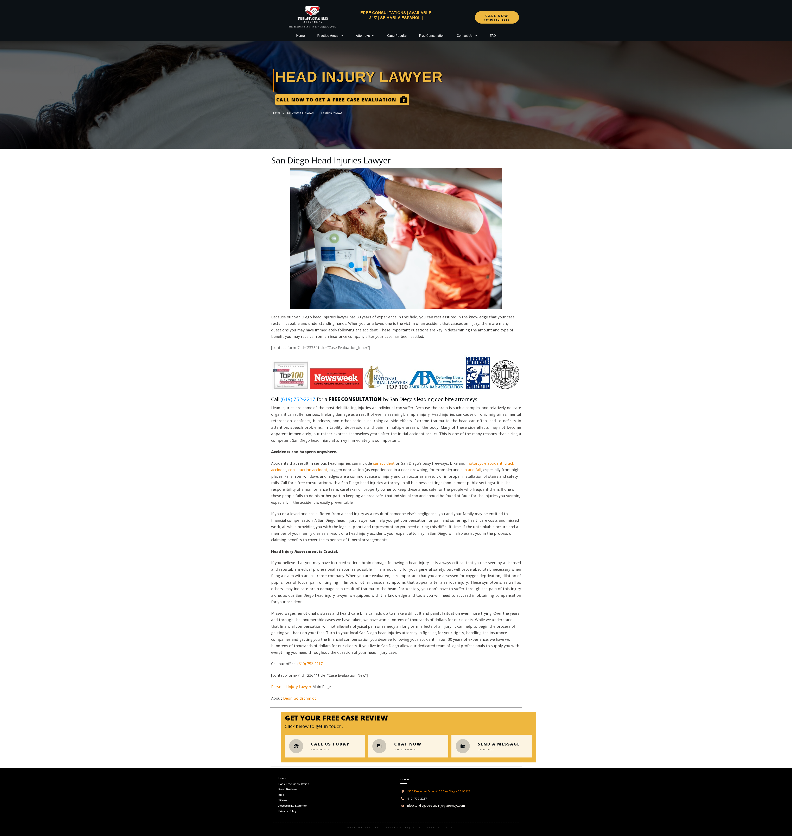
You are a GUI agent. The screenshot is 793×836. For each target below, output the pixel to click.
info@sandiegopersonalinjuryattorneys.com (436, 805)
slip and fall (471, 469)
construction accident (307, 469)
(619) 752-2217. (310, 663)
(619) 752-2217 (298, 399)
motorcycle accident (484, 463)
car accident (384, 463)
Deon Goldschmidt (299, 698)
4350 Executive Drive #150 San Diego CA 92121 (438, 791)
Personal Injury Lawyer (291, 686)
